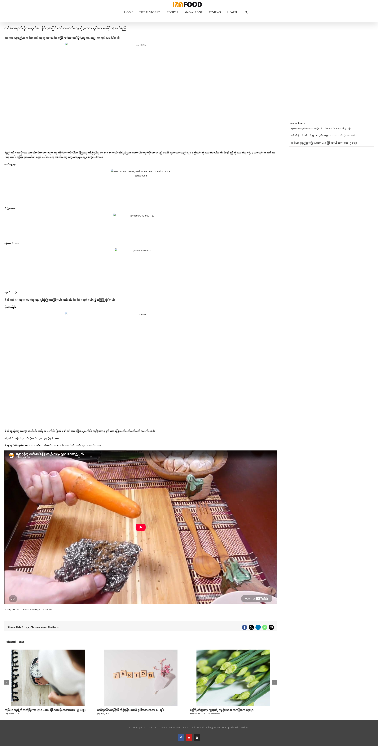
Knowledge (35, 609)
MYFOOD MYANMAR (169, 727)
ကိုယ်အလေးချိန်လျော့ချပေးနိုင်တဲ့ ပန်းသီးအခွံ (215, 710)
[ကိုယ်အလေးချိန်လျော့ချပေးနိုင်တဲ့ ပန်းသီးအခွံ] (233, 651)
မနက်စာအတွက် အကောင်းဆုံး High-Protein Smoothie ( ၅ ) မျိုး (320, 127)
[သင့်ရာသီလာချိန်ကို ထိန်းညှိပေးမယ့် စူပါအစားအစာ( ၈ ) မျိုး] (48, 651)
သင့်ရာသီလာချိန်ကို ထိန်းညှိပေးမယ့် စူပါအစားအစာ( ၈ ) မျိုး (37, 710)
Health (26, 609)
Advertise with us (239, 727)
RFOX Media (189, 727)
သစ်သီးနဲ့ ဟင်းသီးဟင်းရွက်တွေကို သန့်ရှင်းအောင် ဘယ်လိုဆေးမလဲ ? (322, 135)
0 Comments (121, 713)
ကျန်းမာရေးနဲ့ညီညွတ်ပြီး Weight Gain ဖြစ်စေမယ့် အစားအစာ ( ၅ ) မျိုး (323, 142)
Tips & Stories (46, 609)
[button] (246, 12)
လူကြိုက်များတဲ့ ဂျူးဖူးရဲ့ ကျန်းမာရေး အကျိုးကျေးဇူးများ (129, 710)
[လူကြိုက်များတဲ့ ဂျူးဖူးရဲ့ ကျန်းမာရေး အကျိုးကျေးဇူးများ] (140, 651)
